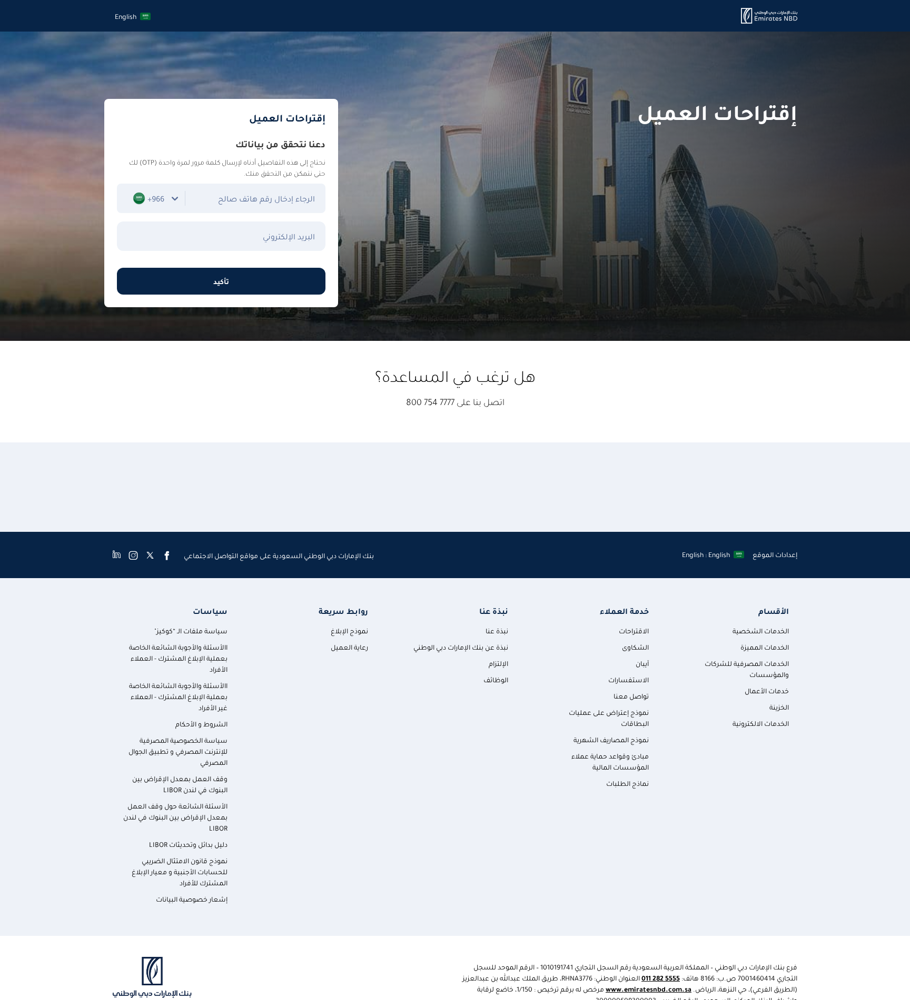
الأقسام (773, 611)
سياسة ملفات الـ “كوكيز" (191, 630)
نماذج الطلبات (627, 783)
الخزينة (779, 706)
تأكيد (221, 281)
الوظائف (495, 679)
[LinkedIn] (117, 555)
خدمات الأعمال (767, 690)
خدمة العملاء (624, 611)
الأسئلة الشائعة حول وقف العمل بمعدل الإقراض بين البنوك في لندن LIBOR (175, 816)
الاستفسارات (628, 679)
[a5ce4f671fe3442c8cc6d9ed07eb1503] (769, 16)
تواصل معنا (631, 695)
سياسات (210, 611)
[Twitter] (150, 555)
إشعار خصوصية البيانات (192, 898)
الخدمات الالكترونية (761, 723)
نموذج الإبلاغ (349, 630)
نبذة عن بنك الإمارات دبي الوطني (460, 646)
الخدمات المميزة (764, 646)
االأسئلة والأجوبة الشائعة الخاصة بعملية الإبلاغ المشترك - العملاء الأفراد (178, 657)
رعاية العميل (349, 646)
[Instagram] (133, 555)
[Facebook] (167, 555)
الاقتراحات (634, 630)
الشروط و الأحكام (201, 723)
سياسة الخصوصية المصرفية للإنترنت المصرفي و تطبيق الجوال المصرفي (178, 750)
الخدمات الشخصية (761, 630)
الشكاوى (635, 646)
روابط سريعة (343, 611)
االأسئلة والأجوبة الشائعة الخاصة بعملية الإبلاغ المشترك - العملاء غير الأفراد (178, 696)
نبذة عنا (493, 611)
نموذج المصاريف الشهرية (611, 739)
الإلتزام (498, 663)
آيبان (642, 663)
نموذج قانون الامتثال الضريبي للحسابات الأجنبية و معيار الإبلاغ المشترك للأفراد (180, 871)
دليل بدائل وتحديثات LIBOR (188, 844)
